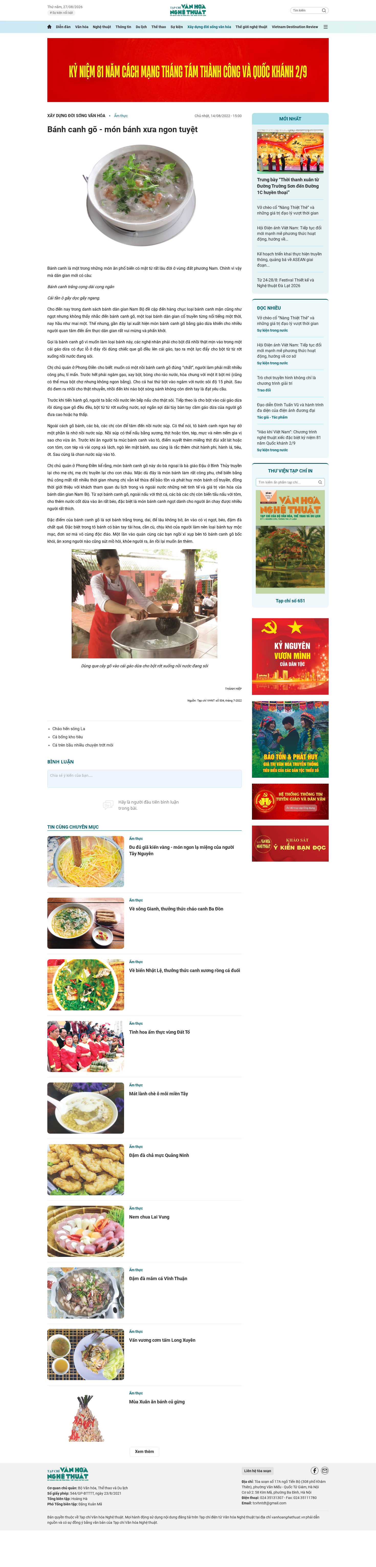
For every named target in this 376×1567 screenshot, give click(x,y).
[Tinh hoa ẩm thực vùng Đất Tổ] (85, 1046)
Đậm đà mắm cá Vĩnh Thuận (158, 1278)
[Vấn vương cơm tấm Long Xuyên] (85, 1354)
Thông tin (123, 27)
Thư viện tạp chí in (290, 471)
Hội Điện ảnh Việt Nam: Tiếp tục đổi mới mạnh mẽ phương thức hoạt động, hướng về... (289, 234)
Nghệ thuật (102, 27)
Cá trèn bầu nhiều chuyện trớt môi (82, 745)
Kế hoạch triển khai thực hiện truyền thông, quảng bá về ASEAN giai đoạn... (289, 260)
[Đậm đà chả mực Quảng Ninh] (85, 1169)
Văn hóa (82, 27)
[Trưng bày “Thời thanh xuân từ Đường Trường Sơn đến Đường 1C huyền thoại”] (290, 152)
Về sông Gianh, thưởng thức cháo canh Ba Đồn (176, 908)
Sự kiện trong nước (272, 330)
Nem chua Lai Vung (149, 1217)
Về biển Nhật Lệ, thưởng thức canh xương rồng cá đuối (184, 970)
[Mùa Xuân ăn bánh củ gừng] (85, 1416)
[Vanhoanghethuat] (49, 27)
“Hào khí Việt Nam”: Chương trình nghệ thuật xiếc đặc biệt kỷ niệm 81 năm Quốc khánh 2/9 (289, 438)
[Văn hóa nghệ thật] (67, 1479)
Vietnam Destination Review (295, 27)
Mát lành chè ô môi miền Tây (158, 1093)
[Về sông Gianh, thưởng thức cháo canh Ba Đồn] (85, 923)
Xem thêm (144, 1451)
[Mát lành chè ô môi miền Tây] (85, 1108)
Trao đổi (264, 390)
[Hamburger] (326, 27)
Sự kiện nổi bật (62, 13)
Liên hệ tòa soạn (257, 1471)
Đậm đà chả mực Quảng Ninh (159, 1155)
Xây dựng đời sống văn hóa (209, 27)
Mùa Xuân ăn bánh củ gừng (157, 1401)
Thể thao (158, 27)
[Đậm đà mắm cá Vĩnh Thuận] (85, 1292)
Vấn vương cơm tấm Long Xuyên (162, 1340)
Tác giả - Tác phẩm (272, 417)
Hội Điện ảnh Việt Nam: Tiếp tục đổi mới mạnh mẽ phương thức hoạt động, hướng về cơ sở (289, 351)
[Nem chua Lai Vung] (85, 1231)
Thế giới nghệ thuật (251, 27)
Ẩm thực (121, 116)
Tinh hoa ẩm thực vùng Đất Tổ (159, 1032)
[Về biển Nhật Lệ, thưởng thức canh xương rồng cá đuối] (85, 984)
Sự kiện (177, 27)
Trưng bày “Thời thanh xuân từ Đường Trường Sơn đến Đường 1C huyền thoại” (288, 186)
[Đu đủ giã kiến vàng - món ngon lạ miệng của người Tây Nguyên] (85, 861)
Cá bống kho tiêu (67, 737)
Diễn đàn (63, 27)
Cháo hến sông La (68, 728)
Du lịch (141, 27)
